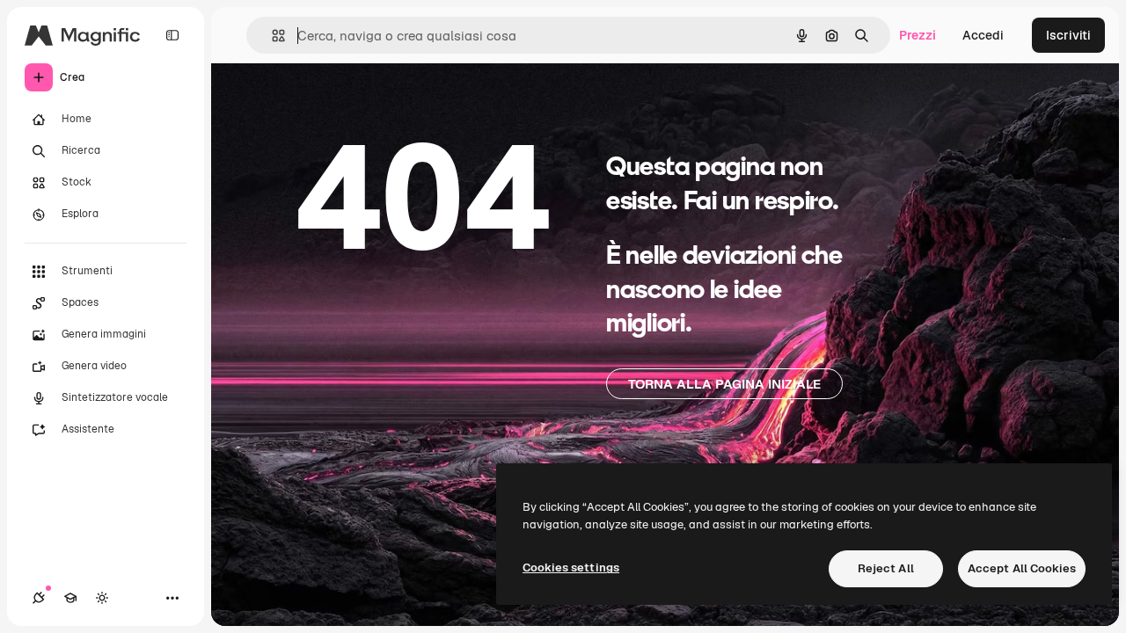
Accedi (983, 35)
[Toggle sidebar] (172, 35)
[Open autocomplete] (271, 35)
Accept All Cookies (1022, 568)
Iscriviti (1068, 35)
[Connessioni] (39, 598)
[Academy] (70, 598)
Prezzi (917, 35)
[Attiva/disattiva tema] (102, 598)
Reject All (886, 568)
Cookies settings (571, 567)
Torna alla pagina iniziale (724, 383)
